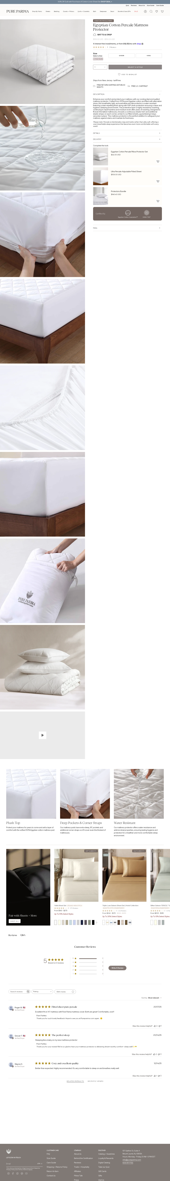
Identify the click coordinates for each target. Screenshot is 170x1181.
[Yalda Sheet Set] (76, 875)
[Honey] (126, 922)
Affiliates (77, 1171)
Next (166, 875)
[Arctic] (103, 922)
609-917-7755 (128, 1163)
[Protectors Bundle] (100, 196)
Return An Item (52, 1171)
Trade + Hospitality (81, 1167)
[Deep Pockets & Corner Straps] (85, 794)
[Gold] (107, 922)
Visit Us (101, 1180)
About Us (142, 5)
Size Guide (150, 5)
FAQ (48, 1154)
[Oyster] (159, 922)
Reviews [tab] (12, 935)
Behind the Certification (83, 1158)
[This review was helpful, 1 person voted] (155, 1076)
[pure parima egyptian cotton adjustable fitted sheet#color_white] (139, 794)
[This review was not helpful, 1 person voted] (159, 1026)
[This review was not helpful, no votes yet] (159, 1054)
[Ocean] (111, 922)
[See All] (96, 922)
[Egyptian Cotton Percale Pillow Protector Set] (100, 156)
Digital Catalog (104, 1163)
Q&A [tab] (22, 935)
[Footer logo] (8, 1151)
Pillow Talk (78, 1176)
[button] (37, 11)
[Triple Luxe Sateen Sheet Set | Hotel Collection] (124, 875)
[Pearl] (151, 922)
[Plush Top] (31, 794)
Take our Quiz (104, 1167)
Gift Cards (102, 1171)
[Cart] (162, 11)
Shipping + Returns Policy (57, 1167)
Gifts (100, 1176)
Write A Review (117, 968)
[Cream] (122, 922)
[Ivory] (59, 922)
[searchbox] (17, 991)
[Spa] (70, 922)
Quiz (127, 5)
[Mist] (163, 922)
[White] (55, 922)
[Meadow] (89, 922)
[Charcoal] (85, 922)
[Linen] (63, 922)
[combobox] (42, 991)
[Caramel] (118, 922)
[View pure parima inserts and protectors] (42, 735)
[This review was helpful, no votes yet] (155, 1026)
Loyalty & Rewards (105, 1158)
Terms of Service (23, 1169)
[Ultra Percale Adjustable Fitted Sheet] (100, 176)
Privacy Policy (10, 1169)
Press (76, 1180)
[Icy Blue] (74, 922)
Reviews (134, 5)
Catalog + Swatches (106, 1154)
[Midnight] (82, 922)
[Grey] (78, 922)
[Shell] (155, 922)
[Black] (93, 922)
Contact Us (51, 1176)
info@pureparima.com (132, 1160)
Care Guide (160, 5)
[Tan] (67, 922)
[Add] (158, 161)
